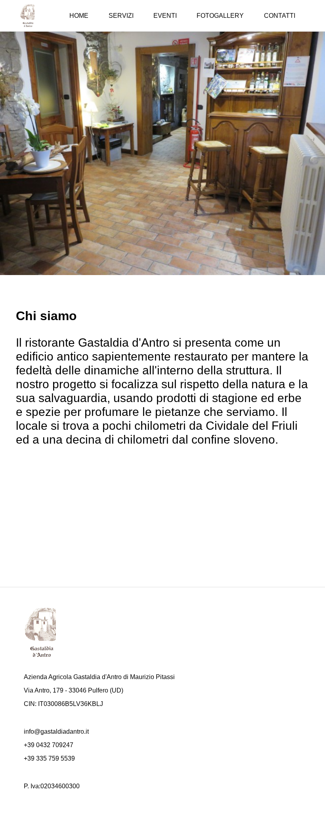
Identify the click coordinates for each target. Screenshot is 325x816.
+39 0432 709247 (48, 745)
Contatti (279, 15)
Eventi (165, 15)
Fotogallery (220, 15)
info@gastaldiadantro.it (56, 731)
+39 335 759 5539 (49, 758)
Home (78, 15)
